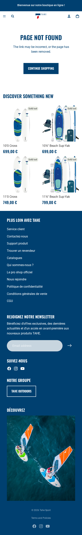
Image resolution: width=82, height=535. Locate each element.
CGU (10, 301)
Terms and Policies (41, 518)
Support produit (17, 243)
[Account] (69, 16)
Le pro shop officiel (19, 272)
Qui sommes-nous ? (20, 265)
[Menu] (4, 16)
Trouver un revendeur (21, 251)
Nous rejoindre (16, 279)
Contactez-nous (17, 236)
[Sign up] (69, 345)
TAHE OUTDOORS (21, 391)
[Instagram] (16, 368)
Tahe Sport (45, 510)
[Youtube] (22, 368)
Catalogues (14, 258)
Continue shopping (41, 68)
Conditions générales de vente (27, 294)
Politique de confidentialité (25, 286)
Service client (16, 229)
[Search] (12, 16)
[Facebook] (9, 368)
